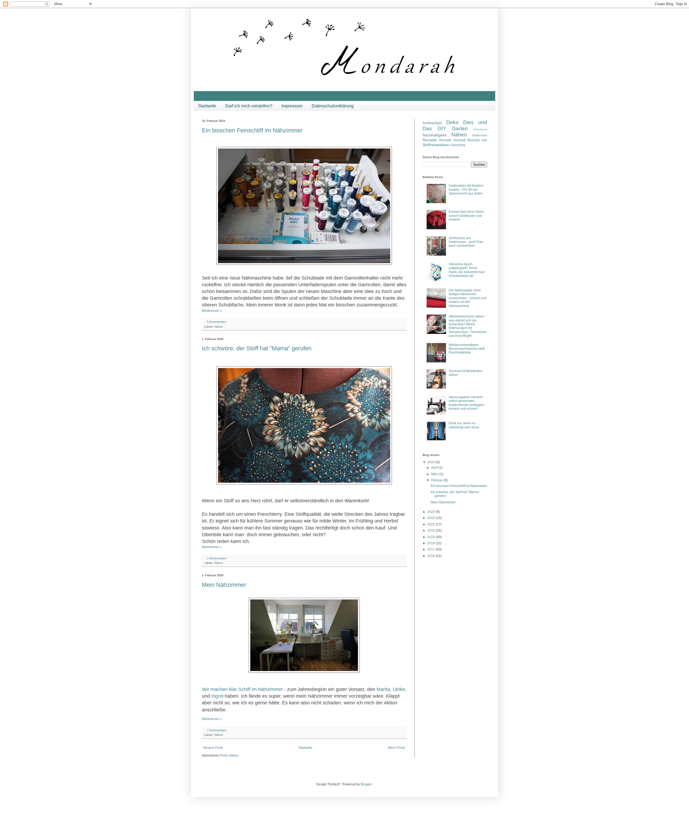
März (435, 474)
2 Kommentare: (217, 558)
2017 (431, 549)
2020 (431, 530)
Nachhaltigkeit (435, 135)
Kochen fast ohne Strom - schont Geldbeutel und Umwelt (467, 215)
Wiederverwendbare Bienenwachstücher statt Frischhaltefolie (466, 349)
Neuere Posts (213, 748)
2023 (431, 512)
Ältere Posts (396, 748)
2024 (431, 462)
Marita (383, 689)
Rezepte (430, 140)
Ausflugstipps (432, 123)
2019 (431, 537)
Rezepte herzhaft (452, 140)
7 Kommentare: (217, 730)
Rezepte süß (477, 140)
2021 (431, 524)
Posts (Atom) (229, 755)
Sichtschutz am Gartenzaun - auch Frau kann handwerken (466, 242)
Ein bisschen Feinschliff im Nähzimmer (252, 130)
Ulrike (399, 689)
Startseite (207, 106)
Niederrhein (479, 135)
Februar (437, 480)
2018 (431, 543)
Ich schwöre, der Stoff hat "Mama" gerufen (256, 348)
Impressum (292, 106)
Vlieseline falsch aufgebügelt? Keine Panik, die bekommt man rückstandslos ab (467, 270)
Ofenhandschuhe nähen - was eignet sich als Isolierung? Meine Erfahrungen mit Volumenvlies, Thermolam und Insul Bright (468, 326)
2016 (431, 556)
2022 (431, 518)
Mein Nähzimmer (224, 584)
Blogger (366, 784)
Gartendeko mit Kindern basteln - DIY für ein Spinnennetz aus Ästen (466, 189)
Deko (452, 122)
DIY (442, 128)
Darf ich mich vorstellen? (248, 106)
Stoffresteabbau (436, 145)
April (435, 467)
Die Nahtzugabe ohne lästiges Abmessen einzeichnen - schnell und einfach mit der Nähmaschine (467, 298)
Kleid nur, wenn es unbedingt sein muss (464, 425)
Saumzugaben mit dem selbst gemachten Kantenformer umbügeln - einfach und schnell (467, 403)
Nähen (218, 326)
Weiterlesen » (212, 311)
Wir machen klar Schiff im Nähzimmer (242, 689)
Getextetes (480, 129)
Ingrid (217, 696)
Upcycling (458, 145)
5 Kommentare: (217, 321)
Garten (460, 128)
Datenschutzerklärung (333, 106)
